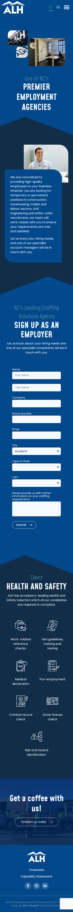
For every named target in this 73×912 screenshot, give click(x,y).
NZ (51, 7)
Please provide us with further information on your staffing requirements (31, 496)
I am (15, 477)
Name (16, 369)
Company (18, 397)
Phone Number (22, 413)
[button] (66, 7)
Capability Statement (36, 876)
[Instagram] (36, 885)
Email (16, 429)
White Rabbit (31, 905)
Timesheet (36, 870)
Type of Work (21, 461)
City (15, 445)
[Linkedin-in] (45, 885)
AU (58, 7)
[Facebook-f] (28, 885)
